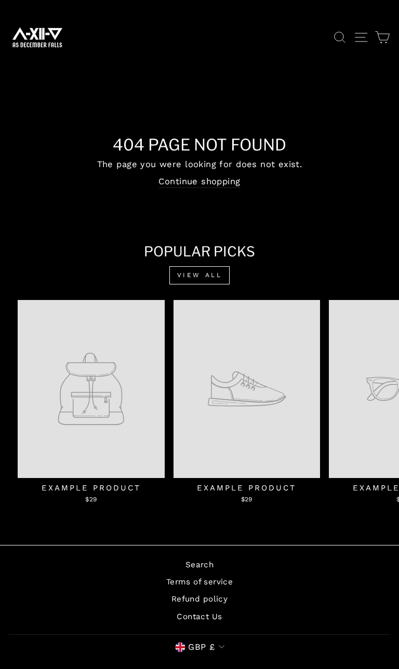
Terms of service (199, 581)
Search (199, 564)
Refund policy (199, 599)
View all (199, 275)
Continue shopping (199, 181)
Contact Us (199, 616)
